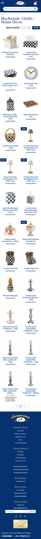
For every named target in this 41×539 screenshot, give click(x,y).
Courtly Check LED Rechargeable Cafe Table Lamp (31, 148)
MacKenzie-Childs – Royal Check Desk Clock (10, 117)
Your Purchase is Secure (20, 469)
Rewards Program (20, 496)
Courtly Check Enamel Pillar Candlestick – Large (30, 329)
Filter (36, 28)
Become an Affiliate (20, 493)
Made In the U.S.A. (20, 461)
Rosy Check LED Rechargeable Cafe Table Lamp (10, 179)
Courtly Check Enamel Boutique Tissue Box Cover (30, 210)
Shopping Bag (35, 3)
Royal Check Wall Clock (30, 85)
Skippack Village (20, 437)
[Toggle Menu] (2, 3)
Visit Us (20, 440)
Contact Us (20, 505)
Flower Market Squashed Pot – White (10, 240)
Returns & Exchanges (20, 472)
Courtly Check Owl (10, 268)
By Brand (20, 451)
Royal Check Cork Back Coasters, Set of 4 (10, 86)
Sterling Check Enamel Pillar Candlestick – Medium (30, 391)
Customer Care (20, 481)
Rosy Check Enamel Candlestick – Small (10, 328)
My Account (20, 490)
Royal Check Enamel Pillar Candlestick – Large (10, 360)
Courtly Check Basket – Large (10, 147)
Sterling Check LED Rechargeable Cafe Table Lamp (31, 179)
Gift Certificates (20, 458)
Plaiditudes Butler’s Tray (30, 116)
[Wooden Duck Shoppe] (21, 3)
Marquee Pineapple (10, 296)
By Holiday (20, 455)
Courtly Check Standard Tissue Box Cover (30, 54)
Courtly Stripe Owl (31, 268)
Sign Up (32, 511)
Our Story (20, 431)
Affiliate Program (20, 443)
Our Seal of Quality (20, 434)
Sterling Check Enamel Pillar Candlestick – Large (30, 360)
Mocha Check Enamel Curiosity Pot (31, 240)
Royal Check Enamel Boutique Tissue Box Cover (10, 210)
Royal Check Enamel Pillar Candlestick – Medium (10, 391)
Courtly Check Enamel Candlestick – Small (31, 298)
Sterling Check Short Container (10, 53)
